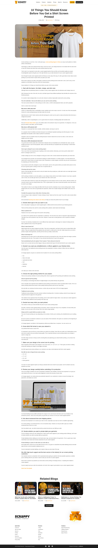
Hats (39, 539)
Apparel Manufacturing (65, 527)
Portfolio (16, 532)
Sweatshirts (40, 532)
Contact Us (17, 527)
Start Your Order (79, 2)
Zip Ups (39, 536)
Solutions (38, 2)
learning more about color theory (37, 199)
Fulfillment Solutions (65, 529)
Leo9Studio (81, 546)
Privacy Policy (17, 539)
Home (42, 5)
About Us (60, 2)
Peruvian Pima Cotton (30, 122)
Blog (45, 5)
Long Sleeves (40, 529)
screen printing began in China (52, 62)
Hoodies (39, 534)
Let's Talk (72, 2)
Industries (49, 2)
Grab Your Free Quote (26, 468)
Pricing (54, 2)
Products (43, 2)
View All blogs (49, 505)
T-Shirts (39, 527)
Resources (65, 2)
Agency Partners (64, 532)
